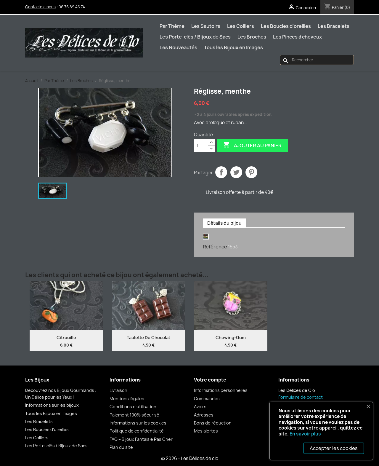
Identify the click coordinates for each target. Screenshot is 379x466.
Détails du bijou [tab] (224, 223)
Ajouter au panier (252, 145)
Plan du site (121, 447)
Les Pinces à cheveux (297, 36)
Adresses (203, 415)
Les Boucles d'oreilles (286, 26)
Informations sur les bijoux (52, 405)
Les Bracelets (333, 26)
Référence (215, 246)
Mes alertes (206, 431)
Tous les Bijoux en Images (233, 47)
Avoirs (200, 406)
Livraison (118, 390)
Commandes (207, 398)
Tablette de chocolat (148, 337)
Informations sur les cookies (138, 423)
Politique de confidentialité (137, 431)
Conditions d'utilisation (133, 406)
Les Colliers (240, 26)
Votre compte (210, 379)
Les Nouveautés (178, 47)
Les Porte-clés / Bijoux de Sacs (195, 36)
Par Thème (172, 26)
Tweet (236, 172)
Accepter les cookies (334, 448)
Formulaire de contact (300, 397)
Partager (221, 172)
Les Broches (251, 36)
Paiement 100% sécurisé (134, 415)
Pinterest (251, 172)
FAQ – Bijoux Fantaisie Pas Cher (141, 439)
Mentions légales (127, 398)
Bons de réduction (213, 423)
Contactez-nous (40, 6)
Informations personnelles (221, 390)
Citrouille (66, 337)
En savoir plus (305, 434)
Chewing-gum (231, 337)
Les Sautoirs (205, 26)
